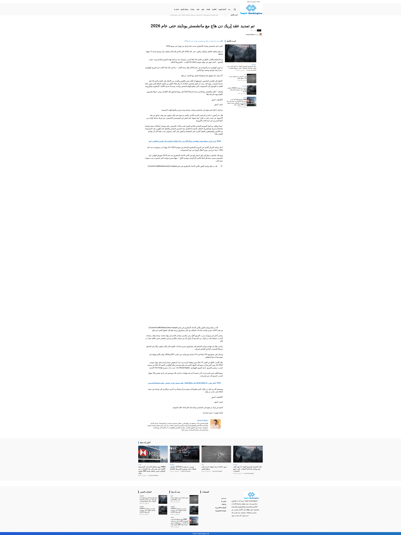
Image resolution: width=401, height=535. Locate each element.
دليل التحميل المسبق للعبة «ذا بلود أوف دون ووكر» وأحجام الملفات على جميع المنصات (241, 67)
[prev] (227, 15)
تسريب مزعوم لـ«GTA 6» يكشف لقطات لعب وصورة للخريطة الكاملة (237, 89)
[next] (224, 15)
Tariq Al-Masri (250, 34)
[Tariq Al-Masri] (261, 34)
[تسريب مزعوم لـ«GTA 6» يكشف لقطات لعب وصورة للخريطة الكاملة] (251, 90)
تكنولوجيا (254, 64)
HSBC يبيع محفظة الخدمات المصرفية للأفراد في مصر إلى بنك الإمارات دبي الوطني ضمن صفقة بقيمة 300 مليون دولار (185, 15)
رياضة (259, 30)
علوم (245, 74)
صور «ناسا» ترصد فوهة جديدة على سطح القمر (205, 15)
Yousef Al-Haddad (251, 70)
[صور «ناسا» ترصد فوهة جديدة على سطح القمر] (251, 78)
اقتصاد (244, 97)
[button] (235, 9)
